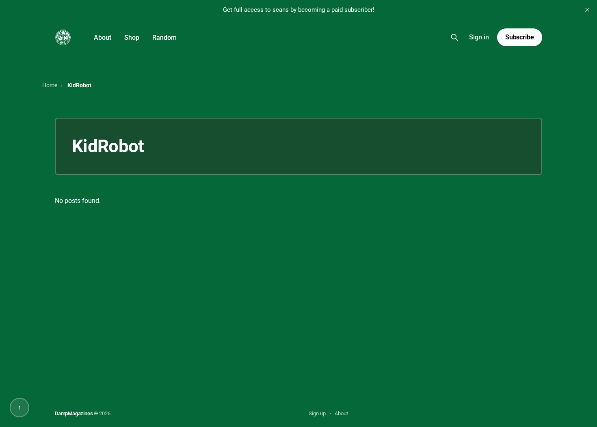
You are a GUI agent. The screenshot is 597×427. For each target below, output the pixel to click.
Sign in (479, 37)
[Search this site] (454, 37)
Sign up (317, 413)
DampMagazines (74, 413)
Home (49, 85)
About (102, 37)
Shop (131, 37)
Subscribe (519, 37)
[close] (587, 9)
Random (164, 37)
